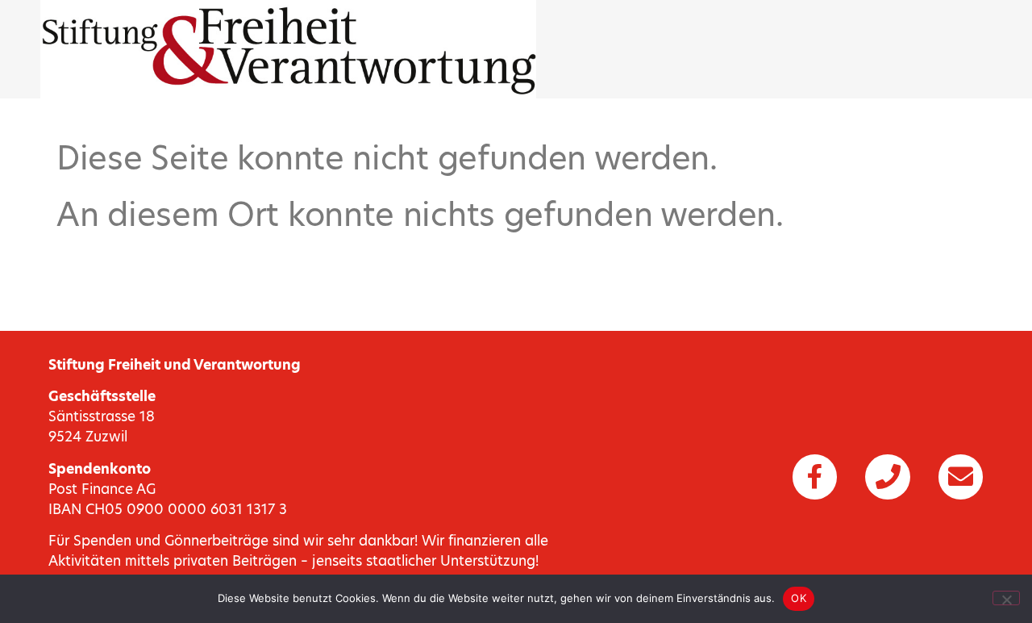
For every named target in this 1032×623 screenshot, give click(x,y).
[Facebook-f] (814, 477)
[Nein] (1006, 598)
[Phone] (887, 477)
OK (798, 598)
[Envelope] (960, 477)
